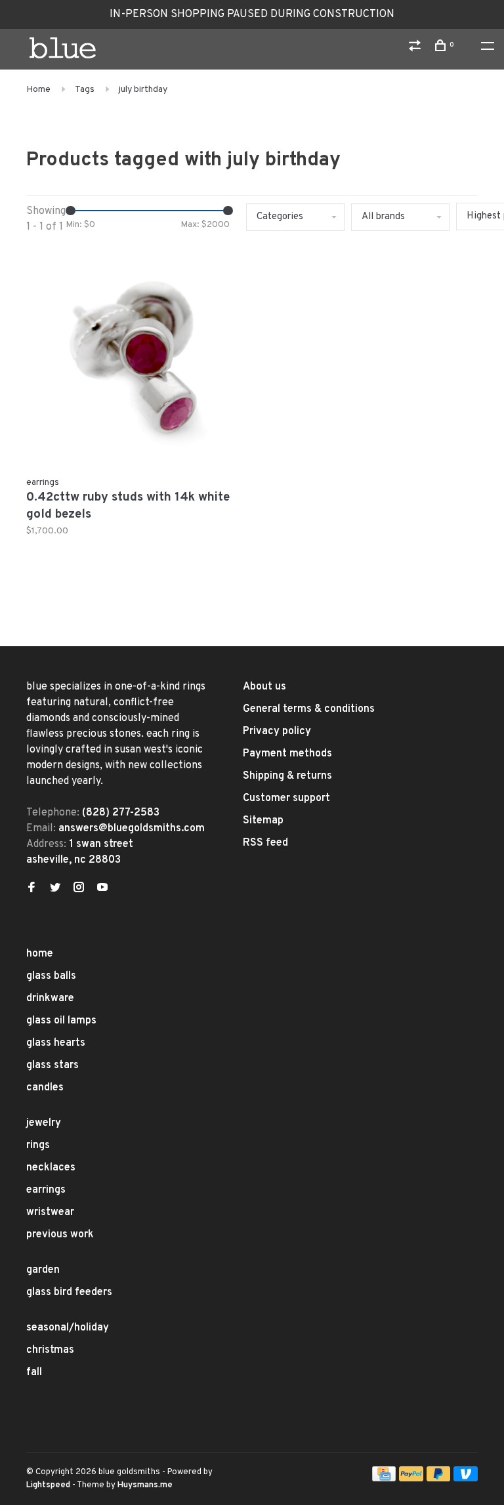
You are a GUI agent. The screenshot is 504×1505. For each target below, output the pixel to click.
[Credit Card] (384, 1478)
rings (38, 1145)
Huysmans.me (145, 1485)
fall (34, 1372)
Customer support (286, 798)
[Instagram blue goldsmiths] (79, 889)
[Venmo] (465, 1478)
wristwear (50, 1212)
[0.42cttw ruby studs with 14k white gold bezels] (134, 358)
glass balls (51, 976)
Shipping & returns (287, 776)
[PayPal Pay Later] (439, 1478)
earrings (46, 1190)
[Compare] (416, 48)
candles (45, 1087)
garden (43, 1270)
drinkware (50, 998)
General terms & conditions (309, 709)
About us (264, 686)
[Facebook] (31, 889)
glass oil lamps (61, 1020)
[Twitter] (55, 889)
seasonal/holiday (67, 1327)
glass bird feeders (69, 1292)
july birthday (143, 89)
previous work (60, 1234)
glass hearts (55, 1043)
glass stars (52, 1065)
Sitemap (263, 820)
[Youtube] (102, 889)
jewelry (43, 1123)
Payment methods (287, 753)
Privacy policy (277, 731)
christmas (50, 1350)
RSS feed (265, 843)
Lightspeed (48, 1485)
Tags (84, 89)
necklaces (50, 1167)
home (39, 953)
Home (38, 89)
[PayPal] (411, 1478)
